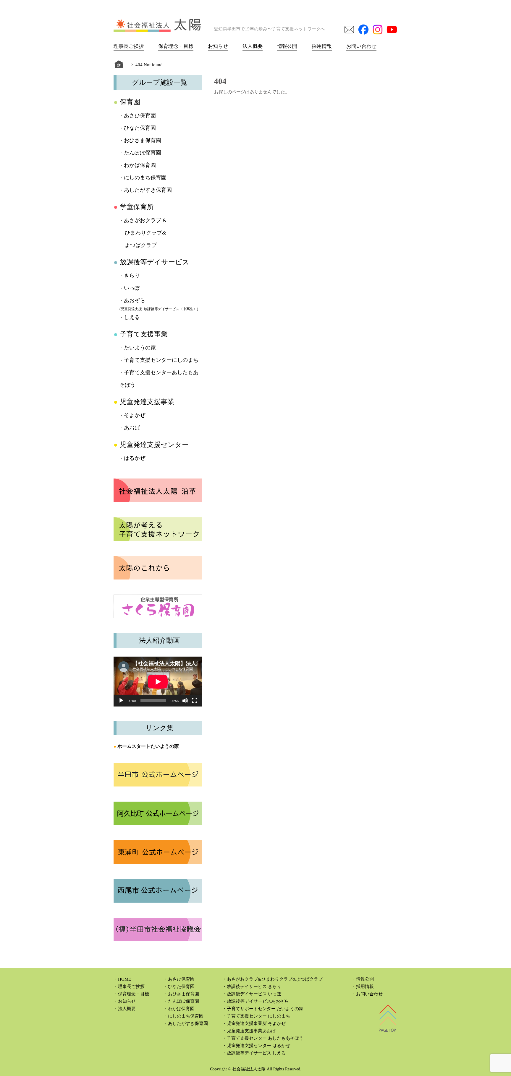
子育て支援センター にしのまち (258, 1016)
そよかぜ (134, 415)
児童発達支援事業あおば (251, 1030)
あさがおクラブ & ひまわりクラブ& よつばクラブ (143, 232)
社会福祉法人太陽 (249, 1069)
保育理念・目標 (175, 46)
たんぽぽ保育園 (142, 153)
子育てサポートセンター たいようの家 (265, 1008)
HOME (124, 979)
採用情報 (322, 46)
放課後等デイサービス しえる (256, 1053)
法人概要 (252, 46)
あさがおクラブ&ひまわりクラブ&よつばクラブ (275, 979)
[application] (158, 682)
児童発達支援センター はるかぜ (258, 1045)
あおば (132, 428)
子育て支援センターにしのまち (161, 360)
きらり (132, 276)
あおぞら (134, 300)
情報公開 (287, 46)
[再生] (121, 701)
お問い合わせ (361, 46)
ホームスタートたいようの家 (148, 746)
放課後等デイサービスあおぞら (258, 1001)
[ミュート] (185, 701)
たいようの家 (140, 348)
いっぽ (132, 288)
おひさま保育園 (142, 140)
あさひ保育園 (140, 115)
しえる (132, 317)
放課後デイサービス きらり (254, 986)
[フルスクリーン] (195, 701)
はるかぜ (134, 458)
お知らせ (218, 46)
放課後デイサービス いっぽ (254, 994)
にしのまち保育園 (145, 177)
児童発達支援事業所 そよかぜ (256, 1023)
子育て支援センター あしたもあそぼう (265, 1038)
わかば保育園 (140, 165)
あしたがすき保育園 (148, 190)
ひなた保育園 (140, 128)
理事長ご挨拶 (129, 46)
